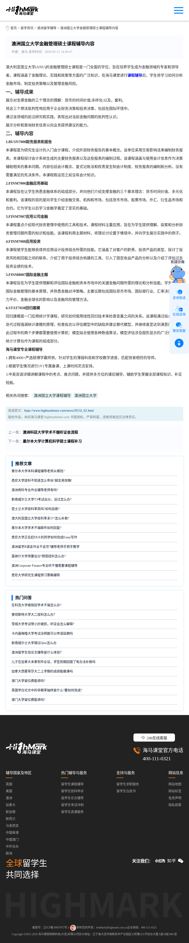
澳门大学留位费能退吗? (28, 681)
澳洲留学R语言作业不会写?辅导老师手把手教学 (46, 546)
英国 (9, 784)
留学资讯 (27, 28)
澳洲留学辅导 (46, 28)
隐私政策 (174, 805)
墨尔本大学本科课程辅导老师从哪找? (38, 471)
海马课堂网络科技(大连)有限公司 (58, 934)
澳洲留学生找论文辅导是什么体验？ (37, 652)
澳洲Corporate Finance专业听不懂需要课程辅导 (44, 565)
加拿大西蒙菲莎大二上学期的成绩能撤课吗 (42, 671)
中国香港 (12, 832)
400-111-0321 (157, 758)
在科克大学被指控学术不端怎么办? (36, 605)
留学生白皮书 (126, 791)
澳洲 (9, 798)
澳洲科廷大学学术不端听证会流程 (50, 432)
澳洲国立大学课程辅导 (52, 396)
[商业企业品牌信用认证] (73, 928)
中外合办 (12, 846)
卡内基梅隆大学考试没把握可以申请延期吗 (42, 633)
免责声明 (174, 798)
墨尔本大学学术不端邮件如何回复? (36, 528)
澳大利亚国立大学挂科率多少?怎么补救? (40, 518)
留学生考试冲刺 (72, 805)
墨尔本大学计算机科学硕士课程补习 (52, 441)
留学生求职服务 (127, 784)
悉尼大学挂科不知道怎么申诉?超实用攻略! (42, 480)
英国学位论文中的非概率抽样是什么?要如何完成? (47, 690)
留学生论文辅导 (72, 798)
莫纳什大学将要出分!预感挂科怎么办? (39, 556)
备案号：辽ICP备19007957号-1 (50, 927)
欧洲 (9, 853)
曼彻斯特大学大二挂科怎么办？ (34, 614)
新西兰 (10, 818)
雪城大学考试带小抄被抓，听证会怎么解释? (43, 624)
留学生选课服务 (72, 812)
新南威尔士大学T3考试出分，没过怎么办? (41, 499)
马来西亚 (12, 825)
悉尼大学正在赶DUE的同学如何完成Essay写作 (44, 537)
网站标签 (174, 791)
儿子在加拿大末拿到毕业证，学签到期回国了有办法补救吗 (53, 662)
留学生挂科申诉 (72, 791)
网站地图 (174, 784)
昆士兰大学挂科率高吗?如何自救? (35, 509)
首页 (13, 28)
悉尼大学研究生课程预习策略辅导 (36, 575)
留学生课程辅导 (72, 784)
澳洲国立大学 (85, 396)
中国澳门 (12, 839)
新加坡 (10, 812)
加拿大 (10, 805)
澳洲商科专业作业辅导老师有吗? (35, 490)
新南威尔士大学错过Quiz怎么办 (34, 643)
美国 (9, 791)
